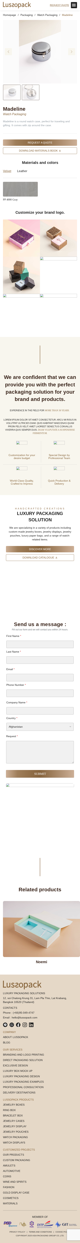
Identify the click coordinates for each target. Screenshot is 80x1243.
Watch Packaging (14, 114)
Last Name (13, 651)
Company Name (16, 702)
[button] (74, 5)
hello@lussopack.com (24, 1017)
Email (10, 669)
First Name (13, 635)
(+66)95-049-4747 (23, 1012)
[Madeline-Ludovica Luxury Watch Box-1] (40, 51)
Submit (40, 774)
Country (11, 718)
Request (12, 736)
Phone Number (16, 684)
